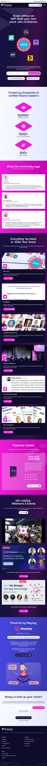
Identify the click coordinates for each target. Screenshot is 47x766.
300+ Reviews (20, 633)
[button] (35, 5)
